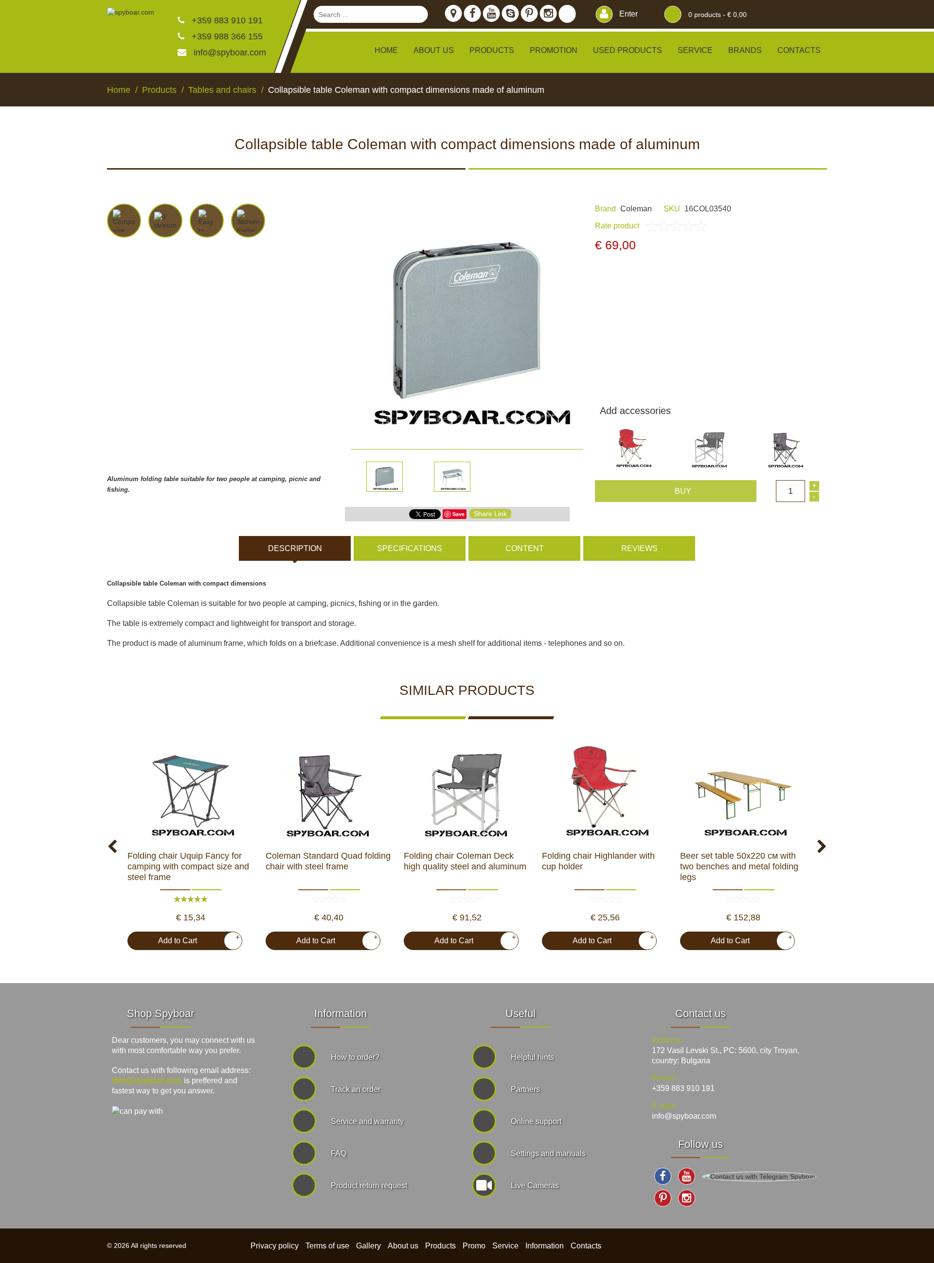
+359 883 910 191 (226, 20)
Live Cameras (535, 1185)
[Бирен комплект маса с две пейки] (743, 792)
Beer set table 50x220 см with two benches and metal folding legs (739, 866)
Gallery (368, 1246)
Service (695, 50)
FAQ (338, 1153)
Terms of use (327, 1246)
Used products (627, 50)
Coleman (636, 209)
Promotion (553, 50)
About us (433, 50)
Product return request (369, 1185)
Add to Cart (195, 939)
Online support (536, 1121)
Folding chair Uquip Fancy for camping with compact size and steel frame (188, 866)
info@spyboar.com (230, 52)
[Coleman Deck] (467, 792)
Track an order (355, 1089)
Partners (525, 1089)
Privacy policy (275, 1246)
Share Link (490, 514)
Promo (474, 1246)
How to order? (355, 1057)
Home (386, 50)
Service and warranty (367, 1121)
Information (544, 1246)
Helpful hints (532, 1057)
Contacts (799, 50)
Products (440, 1246)
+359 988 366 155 (226, 36)
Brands (745, 50)
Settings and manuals (548, 1153)
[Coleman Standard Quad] (329, 792)
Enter (627, 14)
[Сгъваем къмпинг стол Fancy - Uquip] (190, 792)
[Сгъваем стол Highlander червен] (605, 792)
